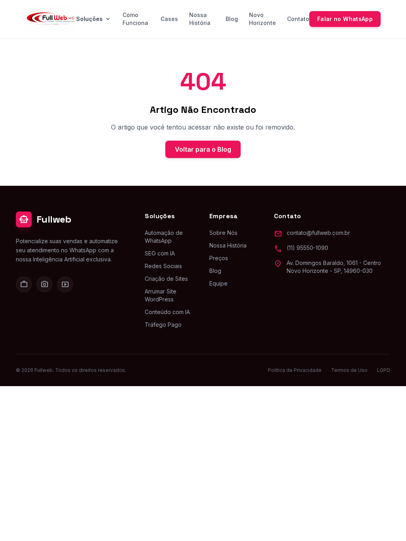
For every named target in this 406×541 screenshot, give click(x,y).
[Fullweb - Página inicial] (50, 19)
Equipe (218, 283)
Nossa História (200, 18)
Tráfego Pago (163, 324)
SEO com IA (160, 253)
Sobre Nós (223, 232)
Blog (232, 18)
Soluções (93, 19)
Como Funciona (135, 18)
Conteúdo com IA (167, 312)
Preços (218, 258)
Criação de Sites (166, 278)
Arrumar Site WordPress (160, 295)
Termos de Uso (349, 370)
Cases (169, 18)
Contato (298, 18)
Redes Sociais (163, 266)
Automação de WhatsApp (164, 236)
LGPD (383, 370)
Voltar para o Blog (203, 149)
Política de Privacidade (295, 370)
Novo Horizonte (262, 18)
